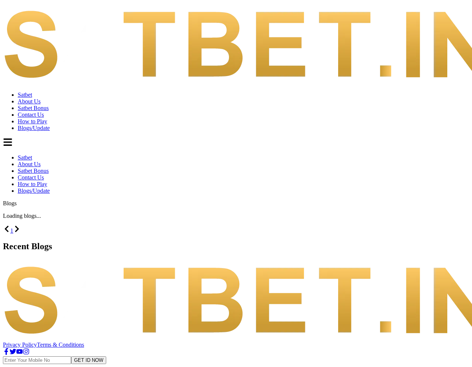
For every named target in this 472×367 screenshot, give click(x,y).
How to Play (32, 121)
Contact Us (31, 115)
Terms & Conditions (60, 345)
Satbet (25, 95)
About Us (29, 101)
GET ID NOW (88, 360)
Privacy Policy (20, 345)
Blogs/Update (34, 128)
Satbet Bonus (33, 108)
